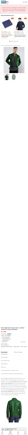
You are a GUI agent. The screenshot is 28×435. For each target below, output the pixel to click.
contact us (5, 10)
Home (2, 45)
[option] (14, 60)
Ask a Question (4, 343)
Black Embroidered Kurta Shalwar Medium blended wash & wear (20, 36)
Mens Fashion (24, 346)
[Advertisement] (14, 318)
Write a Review (18, 352)
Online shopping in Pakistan (6, 378)
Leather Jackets (16, 346)
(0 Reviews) (4, 354)
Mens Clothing (9, 346)
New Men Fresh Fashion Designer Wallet (7, 36)
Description (4, 352)
